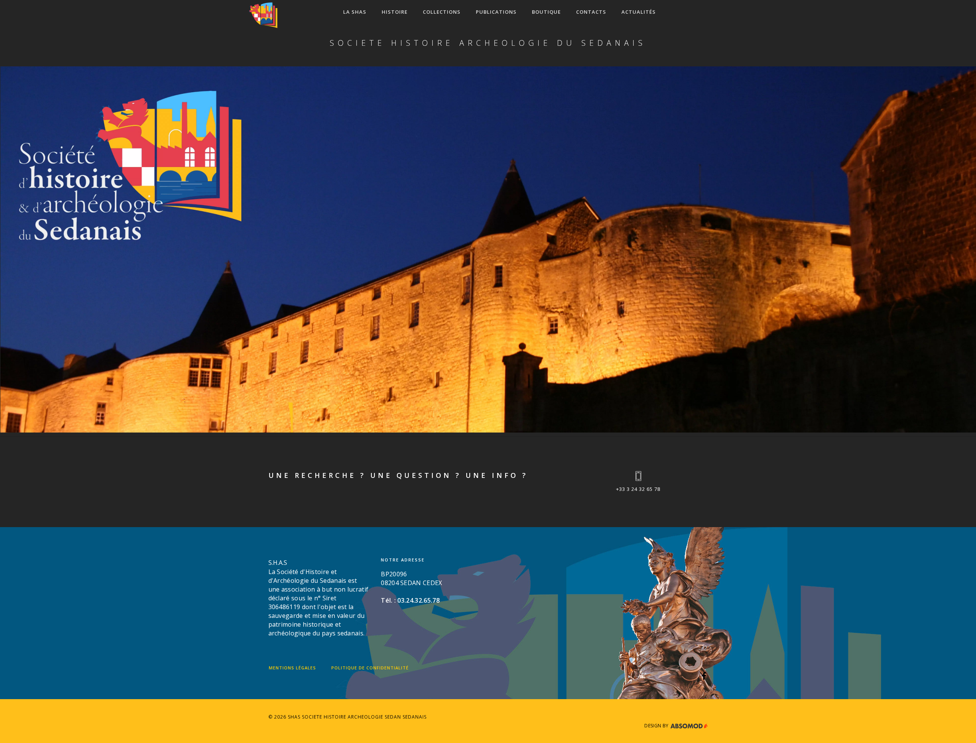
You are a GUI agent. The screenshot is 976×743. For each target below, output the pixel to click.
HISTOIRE (395, 11)
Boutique (546, 11)
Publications (496, 11)
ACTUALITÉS (638, 11)
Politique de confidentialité (370, 668)
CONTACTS (591, 11)
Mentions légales (292, 668)
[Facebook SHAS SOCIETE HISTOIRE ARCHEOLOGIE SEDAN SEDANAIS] (704, 677)
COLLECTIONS (442, 11)
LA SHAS (354, 11)
